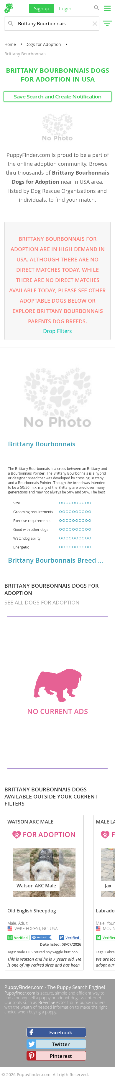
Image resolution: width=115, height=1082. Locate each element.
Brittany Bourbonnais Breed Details (57, 560)
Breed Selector (52, 1002)
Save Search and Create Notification (57, 96)
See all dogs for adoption (42, 602)
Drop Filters (57, 330)
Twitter (61, 1044)
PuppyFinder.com (24, 987)
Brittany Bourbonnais (41, 444)
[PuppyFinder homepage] (8, 8)
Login (65, 8)
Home (10, 44)
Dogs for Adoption (43, 44)
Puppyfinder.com (19, 993)
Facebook (60, 1032)
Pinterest (61, 1056)
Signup (41, 8)
